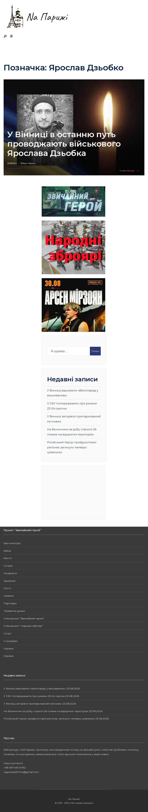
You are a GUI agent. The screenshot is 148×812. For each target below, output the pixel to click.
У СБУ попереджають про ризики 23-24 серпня (34, 696)
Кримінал (10, 580)
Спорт (8, 633)
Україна (8, 648)
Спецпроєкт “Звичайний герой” (24, 618)
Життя (8, 558)
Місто (7, 588)
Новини (31, 163)
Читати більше (130, 171)
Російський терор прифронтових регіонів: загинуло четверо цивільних (71, 447)
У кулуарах (11, 641)
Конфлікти (10, 573)
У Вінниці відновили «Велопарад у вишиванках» (35, 688)
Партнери (10, 603)
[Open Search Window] (5, 36)
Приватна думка (14, 610)
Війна (23, 163)
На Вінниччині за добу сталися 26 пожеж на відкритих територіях (46, 711)
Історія (8, 565)
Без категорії (12, 543)
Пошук (95, 351)
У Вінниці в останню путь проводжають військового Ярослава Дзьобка (64, 143)
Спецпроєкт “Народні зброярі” (23, 625)
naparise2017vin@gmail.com (21, 772)
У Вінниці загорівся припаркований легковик (33, 703)
